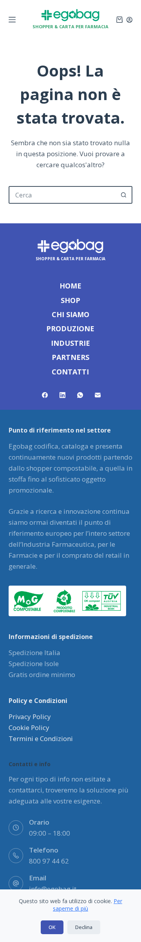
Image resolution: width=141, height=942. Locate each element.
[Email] (98, 395)
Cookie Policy (29, 727)
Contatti (70, 371)
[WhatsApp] (80, 395)
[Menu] (12, 19)
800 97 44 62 (49, 860)
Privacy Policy (30, 716)
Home (70, 285)
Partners (70, 357)
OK (52, 927)
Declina (83, 927)
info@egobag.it (52, 888)
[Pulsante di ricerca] (124, 195)
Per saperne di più (87, 905)
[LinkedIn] (62, 395)
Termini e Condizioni (41, 738)
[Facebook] (45, 395)
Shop (70, 300)
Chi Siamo (70, 314)
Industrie (70, 343)
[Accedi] (129, 20)
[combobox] (62, 195)
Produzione (70, 328)
